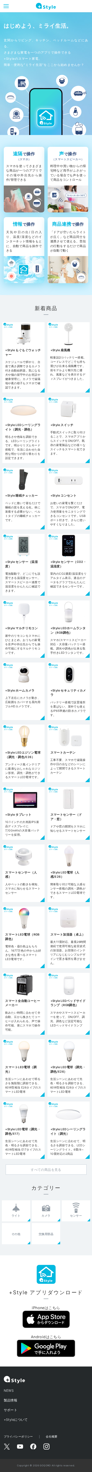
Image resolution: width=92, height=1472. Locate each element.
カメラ (46, 1215)
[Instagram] (46, 1446)
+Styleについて (16, 1419)
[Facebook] (33, 1446)
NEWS (9, 1390)
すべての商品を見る (46, 1170)
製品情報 (10, 1400)
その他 (16, 1234)
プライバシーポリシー (18, 1436)
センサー (76, 1215)
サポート (10, 1410)
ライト (16, 1215)
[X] (7, 1446)
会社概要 (52, 1436)
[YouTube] (20, 1446)
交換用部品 (46, 1234)
